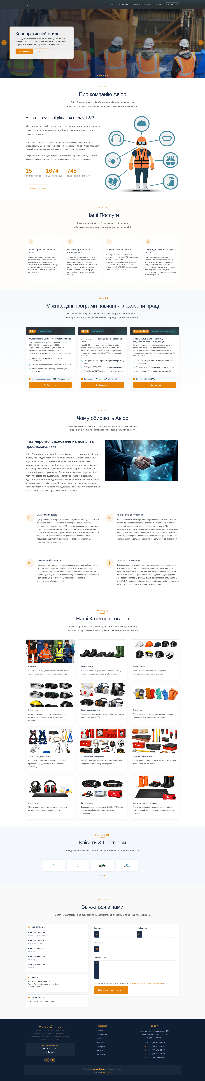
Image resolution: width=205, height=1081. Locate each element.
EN (177, 4)
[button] (201, 42)
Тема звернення (100, 943)
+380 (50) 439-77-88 (156, 1057)
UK (172, 4)
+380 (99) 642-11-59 (156, 1050)
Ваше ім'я (98, 928)
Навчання (101, 1042)
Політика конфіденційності (137, 983)
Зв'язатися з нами (38, 188)
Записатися (51, 385)
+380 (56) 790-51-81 (156, 1046)
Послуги (100, 1038)
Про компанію (49, 51)
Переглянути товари (27, 51)
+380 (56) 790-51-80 (156, 1042)
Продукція (101, 1046)
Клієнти (100, 1050)
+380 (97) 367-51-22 (156, 1054)
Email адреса (142, 928)
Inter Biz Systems (106, 1072)
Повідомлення (100, 958)
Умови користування (155, 983)
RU (167, 4)
